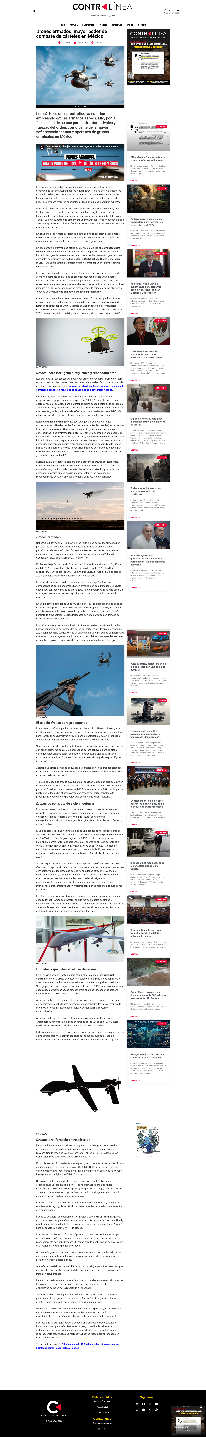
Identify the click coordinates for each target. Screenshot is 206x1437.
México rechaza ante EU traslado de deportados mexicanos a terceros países (146, 354)
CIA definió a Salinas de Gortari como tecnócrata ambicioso (148, 159)
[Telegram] (143, 1410)
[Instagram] (150, 1404)
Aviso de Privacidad (102, 1401)
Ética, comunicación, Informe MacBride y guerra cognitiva (147, 1056)
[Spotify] (137, 1410)
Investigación (88, 25)
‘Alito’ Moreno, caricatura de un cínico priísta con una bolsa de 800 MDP (148, 666)
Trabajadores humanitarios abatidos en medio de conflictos (145, 491)
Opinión (130, 25)
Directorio (102, 1429)
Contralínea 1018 (181, 1427)
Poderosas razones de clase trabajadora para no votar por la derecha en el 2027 (147, 222)
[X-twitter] (169, 10)
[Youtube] (178, 10)
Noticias (142, 25)
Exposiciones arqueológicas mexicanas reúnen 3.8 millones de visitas (147, 421)
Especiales (117, 25)
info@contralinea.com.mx (102, 1423)
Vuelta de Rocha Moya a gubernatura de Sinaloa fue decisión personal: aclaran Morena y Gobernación (145, 288)
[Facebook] (165, 10)
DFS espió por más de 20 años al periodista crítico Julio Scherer (147, 865)
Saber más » (135, 181)
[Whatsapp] (150, 1410)
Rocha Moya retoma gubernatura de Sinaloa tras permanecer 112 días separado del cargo (147, 560)
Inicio (62, 25)
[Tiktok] (173, 10)
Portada (74, 25)
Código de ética (102, 1412)
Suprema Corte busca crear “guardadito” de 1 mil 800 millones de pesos (146, 933)
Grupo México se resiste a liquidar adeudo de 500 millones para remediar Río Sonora (148, 995)
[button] (201, 1406)
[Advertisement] (80, 1372)
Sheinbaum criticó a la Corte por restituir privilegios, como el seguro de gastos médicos (147, 803)
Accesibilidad (102, 1407)
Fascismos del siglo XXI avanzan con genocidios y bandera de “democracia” (145, 734)
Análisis (103, 25)
